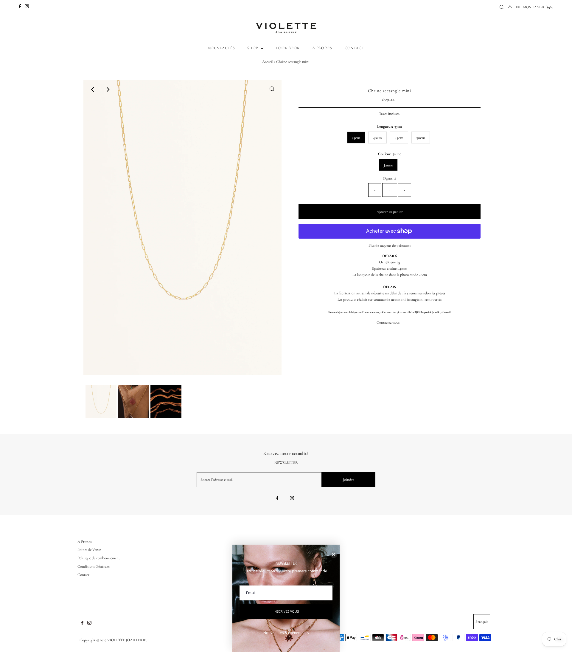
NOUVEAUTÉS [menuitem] (221, 48)
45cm (399, 137)
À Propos (84, 541)
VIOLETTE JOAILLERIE (126, 640)
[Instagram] (26, 7)
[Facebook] (20, 7)
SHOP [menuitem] (253, 48)
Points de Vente (89, 549)
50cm (420, 137)
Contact (83, 574)
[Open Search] (502, 7)
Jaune (388, 165)
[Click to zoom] (272, 89)
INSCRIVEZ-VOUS (286, 611)
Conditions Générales (93, 566)
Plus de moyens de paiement (390, 245)
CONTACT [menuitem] (354, 48)
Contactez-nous (388, 323)
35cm (356, 137)
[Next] (107, 89)
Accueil (267, 61)
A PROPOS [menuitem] (322, 48)
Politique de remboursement (98, 558)
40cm (377, 137)
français (481, 621)
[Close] (333, 554)
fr (518, 7)
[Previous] (93, 89)
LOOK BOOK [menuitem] (288, 48)
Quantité (389, 178)
